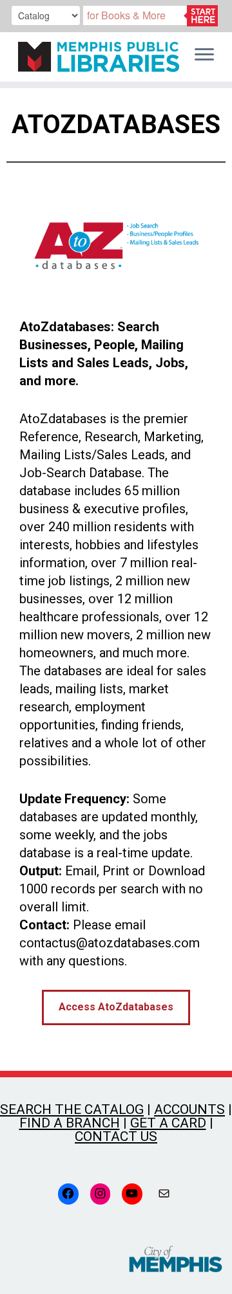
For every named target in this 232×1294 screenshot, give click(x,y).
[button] (116, 1007)
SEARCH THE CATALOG (72, 1109)
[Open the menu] (204, 55)
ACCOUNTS (189, 1109)
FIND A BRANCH (69, 1123)
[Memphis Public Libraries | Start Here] (95, 57)
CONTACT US (116, 1136)
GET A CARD (168, 1123)
